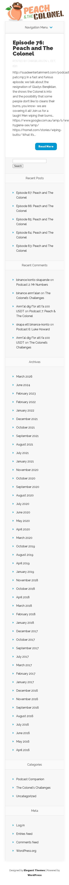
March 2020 (24, 538)
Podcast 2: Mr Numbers (32, 284)
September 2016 (27, 707)
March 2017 (24, 665)
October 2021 (25, 427)
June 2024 (23, 385)
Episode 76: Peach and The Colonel (33, 48)
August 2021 (24, 444)
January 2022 (25, 410)
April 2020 (23, 529)
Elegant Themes (34, 870)
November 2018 (27, 580)
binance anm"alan (28, 293)
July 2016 (22, 724)
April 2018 (23, 597)
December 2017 (27, 631)
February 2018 (26, 614)
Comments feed (27, 842)
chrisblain (35, 61)
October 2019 (25, 546)
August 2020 (25, 495)
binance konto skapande (32, 280)
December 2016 (27, 690)
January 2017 (25, 682)
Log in (20, 825)
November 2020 (27, 470)
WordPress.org (26, 851)
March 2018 (24, 605)
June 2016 (23, 733)
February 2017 (25, 673)
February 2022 (26, 402)
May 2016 (22, 741)
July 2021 (22, 453)
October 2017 (25, 639)
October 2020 (25, 478)
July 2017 (22, 656)
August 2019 (24, 555)
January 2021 (25, 461)
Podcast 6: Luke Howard (33, 329)
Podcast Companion (30, 779)
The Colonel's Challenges (33, 787)
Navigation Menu (36, 27)
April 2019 (23, 563)
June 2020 (23, 512)
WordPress (35, 875)
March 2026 (24, 376)
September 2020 (27, 487)
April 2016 (23, 750)
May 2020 (23, 521)
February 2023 (26, 393)
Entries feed (24, 834)
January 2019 (25, 572)
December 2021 (27, 419)
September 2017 (27, 648)
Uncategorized (26, 796)
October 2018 (25, 588)
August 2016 (24, 716)
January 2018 (25, 622)
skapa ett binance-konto (32, 324)
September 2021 (27, 436)
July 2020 (22, 504)
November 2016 (27, 699)
